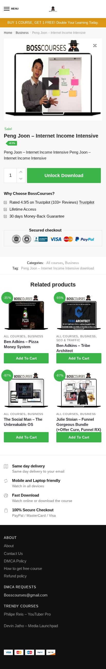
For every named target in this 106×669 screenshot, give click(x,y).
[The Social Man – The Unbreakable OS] (26, 391)
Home (8, 33)
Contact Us (13, 553)
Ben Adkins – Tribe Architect (73, 348)
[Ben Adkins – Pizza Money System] (26, 313)
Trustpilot (86, 202)
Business (22, 33)
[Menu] (7, 9)
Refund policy (15, 576)
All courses (54, 263)
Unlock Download (64, 175)
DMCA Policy (15, 561)
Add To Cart (26, 358)
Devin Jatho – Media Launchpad (31, 626)
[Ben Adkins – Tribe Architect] (78, 313)
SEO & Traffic (68, 340)
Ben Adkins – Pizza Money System (21, 344)
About (9, 546)
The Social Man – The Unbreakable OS (23, 422)
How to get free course (23, 568)
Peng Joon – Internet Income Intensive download (57, 268)
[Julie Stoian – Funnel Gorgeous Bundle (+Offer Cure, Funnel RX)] (78, 391)
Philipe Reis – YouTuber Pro (27, 614)
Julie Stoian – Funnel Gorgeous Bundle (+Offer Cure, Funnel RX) (78, 424)
